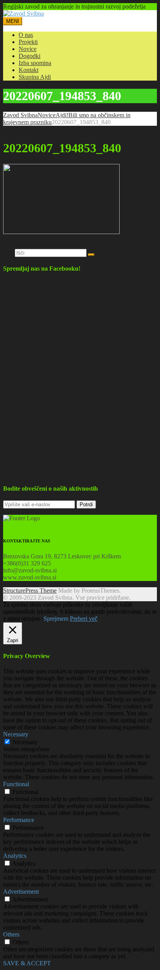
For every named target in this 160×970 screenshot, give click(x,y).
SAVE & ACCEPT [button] (27, 963)
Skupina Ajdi (35, 77)
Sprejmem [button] (55, 618)
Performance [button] (18, 820)
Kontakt (28, 70)
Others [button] (11, 934)
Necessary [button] (15, 734)
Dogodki (29, 56)
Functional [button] (16, 784)
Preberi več (83, 618)
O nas (26, 35)
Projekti (28, 42)
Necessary (25, 742)
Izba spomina (35, 63)
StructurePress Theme (30, 590)
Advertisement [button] (21, 891)
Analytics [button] (14, 855)
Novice (28, 49)
